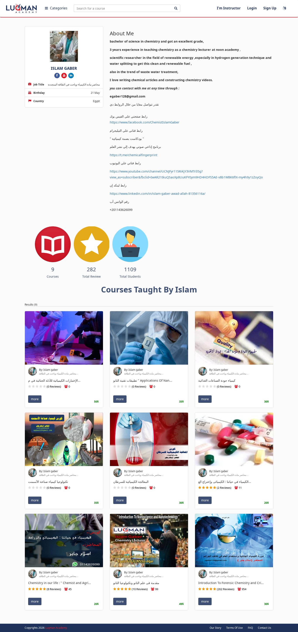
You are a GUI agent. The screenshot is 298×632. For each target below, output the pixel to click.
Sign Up (269, 8)
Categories (58, 8)
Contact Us (264, 628)
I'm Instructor (229, 8)
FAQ (250, 628)
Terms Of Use (234, 628)
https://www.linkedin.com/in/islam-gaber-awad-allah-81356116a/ (157, 193)
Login (252, 8)
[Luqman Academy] (22, 7)
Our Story (215, 628)
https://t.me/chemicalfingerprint (133, 155)
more (35, 399)
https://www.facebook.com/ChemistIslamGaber (144, 122)
